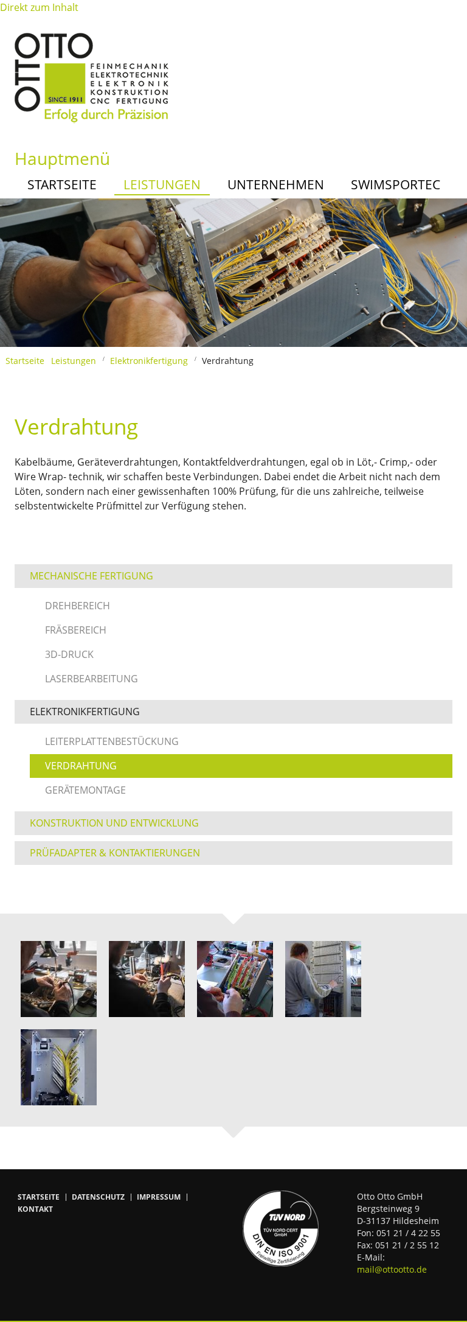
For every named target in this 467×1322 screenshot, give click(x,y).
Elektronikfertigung (149, 360)
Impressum (159, 1197)
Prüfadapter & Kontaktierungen (115, 852)
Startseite (62, 184)
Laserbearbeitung (91, 678)
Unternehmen (275, 184)
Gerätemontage (85, 790)
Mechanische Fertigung (91, 575)
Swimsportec (395, 184)
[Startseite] (91, 77)
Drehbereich (77, 605)
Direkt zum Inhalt (39, 7)
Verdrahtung (81, 765)
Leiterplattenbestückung (112, 741)
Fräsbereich (75, 630)
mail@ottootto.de (392, 1269)
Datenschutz (98, 1197)
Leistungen (162, 184)
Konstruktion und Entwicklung (114, 823)
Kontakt (35, 1209)
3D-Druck (69, 654)
